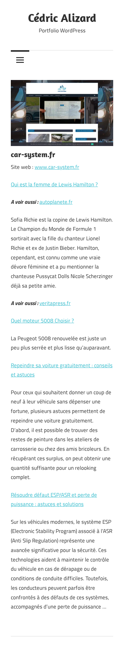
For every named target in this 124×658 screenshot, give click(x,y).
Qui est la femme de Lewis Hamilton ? (54, 184)
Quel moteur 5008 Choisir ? (42, 320)
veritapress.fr (55, 303)
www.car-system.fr (57, 167)
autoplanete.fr (55, 202)
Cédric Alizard (62, 17)
